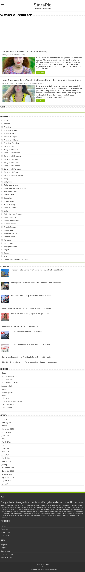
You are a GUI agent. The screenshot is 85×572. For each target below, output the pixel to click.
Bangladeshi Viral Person (13, 175)
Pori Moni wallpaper (28, 513)
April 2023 (5, 419)
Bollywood (8, 182)
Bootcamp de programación (15, 188)
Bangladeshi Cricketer (12, 156)
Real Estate (8, 243)
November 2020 (7, 471)
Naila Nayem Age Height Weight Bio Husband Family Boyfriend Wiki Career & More (41, 80)
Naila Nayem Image (71, 509)
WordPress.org (6, 557)
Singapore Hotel (10, 246)
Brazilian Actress (10, 191)
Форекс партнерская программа (16, 259)
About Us (4, 529)
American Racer (10, 133)
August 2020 (6, 481)
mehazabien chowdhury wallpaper (74, 507)
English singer (9, 201)
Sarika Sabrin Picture (60, 513)
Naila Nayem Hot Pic (61, 509)
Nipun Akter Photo (55, 511)
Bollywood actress (11, 185)
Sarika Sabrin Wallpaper (72, 513)
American (7, 127)
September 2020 (7, 477)
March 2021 (5, 458)
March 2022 (5, 442)
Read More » (40, 72)
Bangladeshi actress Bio (58, 502)
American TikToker (11, 140)
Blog (6, 179)
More (3, 396)
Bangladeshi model (38, 83)
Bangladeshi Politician (12, 169)
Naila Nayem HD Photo (49, 509)
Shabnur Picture (29, 515)
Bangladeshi (9, 146)
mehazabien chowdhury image (42, 507)
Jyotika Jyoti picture (31, 505)
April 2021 (5, 455)
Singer (6, 250)
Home (3, 373)
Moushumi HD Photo (6, 509)
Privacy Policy (6, 532)
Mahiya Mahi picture (9, 507)
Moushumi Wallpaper (37, 509)
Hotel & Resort (10, 208)
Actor (6, 120)
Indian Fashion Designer (13, 214)
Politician (7, 240)
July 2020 (4, 484)
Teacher (7, 253)
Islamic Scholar (10, 224)
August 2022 (6, 432)
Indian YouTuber (10, 217)
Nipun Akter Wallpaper (66, 511)
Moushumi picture (27, 509)
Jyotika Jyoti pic (21, 505)
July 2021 (4, 445)
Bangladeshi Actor (11, 150)
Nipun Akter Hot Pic (34, 511)
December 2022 (7, 429)
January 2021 (6, 464)
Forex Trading (9, 204)
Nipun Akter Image (44, 511)
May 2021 (5, 452)
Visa (5, 256)
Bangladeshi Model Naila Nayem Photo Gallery (24, 51)
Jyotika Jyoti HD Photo (11, 505)
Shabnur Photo (20, 515)
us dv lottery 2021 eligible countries (43, 515)
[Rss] (42, 567)
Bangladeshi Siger (11, 172)
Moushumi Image (16, 509)
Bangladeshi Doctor (11, 159)
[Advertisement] (42, 32)
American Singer (10, 137)
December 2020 (7, 468)
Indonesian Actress (11, 221)
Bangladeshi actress (28, 502)
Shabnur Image (12, 515)
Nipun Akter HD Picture (23, 511)
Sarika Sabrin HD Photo (40, 513)
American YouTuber (11, 143)
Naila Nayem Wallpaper (10, 511)
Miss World (8, 230)
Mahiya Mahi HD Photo (69, 505)
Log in (3, 548)
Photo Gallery (20, 55)
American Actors (10, 130)
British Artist (9, 195)
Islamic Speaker (10, 227)
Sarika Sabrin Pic (50, 513)
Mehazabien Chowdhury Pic (57, 507)
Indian (6, 211)
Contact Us (5, 536)
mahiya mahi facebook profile (55, 505)
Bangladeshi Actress (24, 83)
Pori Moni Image (18, 513)
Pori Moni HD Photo (8, 513)
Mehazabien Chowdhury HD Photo (24, 507)
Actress (7, 124)
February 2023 (6, 423)
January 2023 (6, 426)
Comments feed (7, 554)
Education (8, 198)
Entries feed (5, 551)
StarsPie (43, 4)
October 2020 (6, 474)
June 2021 (5, 448)
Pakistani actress (10, 233)
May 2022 (5, 439)
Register (4, 544)
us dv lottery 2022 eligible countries (62, 515)
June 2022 (5, 435)
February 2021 (6, 461)
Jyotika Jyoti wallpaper (41, 505)
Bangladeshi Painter (12, 166)
